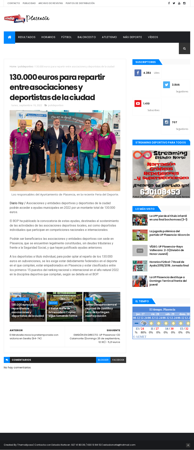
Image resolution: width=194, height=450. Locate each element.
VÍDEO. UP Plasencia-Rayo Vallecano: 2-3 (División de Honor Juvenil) (166, 250)
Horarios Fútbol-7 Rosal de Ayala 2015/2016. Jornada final (169, 264)
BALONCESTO (87, 37)
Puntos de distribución (80, 3)
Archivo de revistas (50, 3)
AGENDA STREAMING (20, 48)
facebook (118, 359)
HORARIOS (48, 37)
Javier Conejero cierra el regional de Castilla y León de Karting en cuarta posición (101, 310)
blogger (103, 359)
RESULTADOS (26, 37)
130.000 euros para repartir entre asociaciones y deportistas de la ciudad (28, 310)
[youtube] (179, 3)
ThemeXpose (25, 444)
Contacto (14, 3)
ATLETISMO (109, 37)
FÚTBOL (66, 37)
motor (53, 303)
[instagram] (184, 3)
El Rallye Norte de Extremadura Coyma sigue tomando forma (62, 312)
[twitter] (174, 3)
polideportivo (25, 66)
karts (89, 299)
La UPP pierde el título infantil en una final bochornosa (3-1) (168, 218)
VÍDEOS (153, 37)
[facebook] (169, 3)
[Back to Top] (188, 445)
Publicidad (29, 3)
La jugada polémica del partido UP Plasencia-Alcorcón (169, 233)
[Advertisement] (121, 19)
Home (13, 66)
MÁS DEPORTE (132, 37)
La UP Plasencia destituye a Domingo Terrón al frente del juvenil (168, 281)
